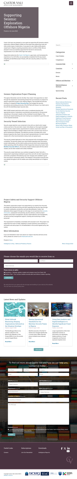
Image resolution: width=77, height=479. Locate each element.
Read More (8, 341)
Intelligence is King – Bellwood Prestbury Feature (17, 243)
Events (58, 72)
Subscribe (8, 277)
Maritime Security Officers (11, 146)
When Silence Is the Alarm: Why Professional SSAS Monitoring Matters (63, 121)
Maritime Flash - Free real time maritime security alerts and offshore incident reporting (27, 274)
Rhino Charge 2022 (67, 243)
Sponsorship (60, 91)
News (11, 240)
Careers (6, 452)
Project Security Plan (22, 103)
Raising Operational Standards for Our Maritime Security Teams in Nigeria (64, 111)
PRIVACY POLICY (8, 475)
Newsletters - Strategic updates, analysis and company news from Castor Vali (25, 272)
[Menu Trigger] (71, 3)
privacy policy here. (19, 286)
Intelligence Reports (44, 452)
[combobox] (39, 265)
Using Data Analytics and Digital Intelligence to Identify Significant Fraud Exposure (64, 116)
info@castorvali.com (27, 236)
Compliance (60, 60)
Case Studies (60, 56)
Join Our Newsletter (26, 452)
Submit (12, 434)
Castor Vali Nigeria (24, 55)
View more (38, 349)
